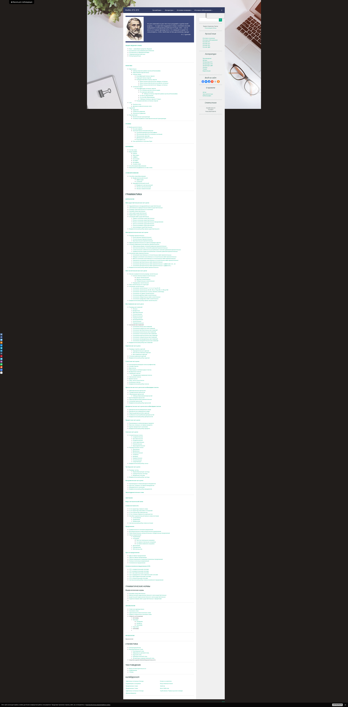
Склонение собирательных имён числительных (146, 297)
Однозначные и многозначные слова (140, 612)
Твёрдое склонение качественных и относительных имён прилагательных (154, 257)
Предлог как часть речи (133, 420)
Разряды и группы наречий (137, 349)
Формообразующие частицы (141, 472)
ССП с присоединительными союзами (140, 576)
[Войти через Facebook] (209, 81)
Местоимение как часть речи (135, 304)
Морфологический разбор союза (138, 463)
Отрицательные (137, 318)
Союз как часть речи (132, 432)
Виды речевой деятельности (137, 668)
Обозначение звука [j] (142, 136)
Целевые (135, 456)
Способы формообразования (137, 166)
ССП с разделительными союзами (139, 571)
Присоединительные (139, 446)
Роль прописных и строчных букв (142, 141)
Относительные (137, 314)
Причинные (136, 449)
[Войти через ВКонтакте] (206, 81)
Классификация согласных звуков (146, 88)
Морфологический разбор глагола (139, 384)
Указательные (137, 321)
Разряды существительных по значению (141, 209)
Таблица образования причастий (142, 396)
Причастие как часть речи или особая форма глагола (142, 387)
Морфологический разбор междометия (140, 489)
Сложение (139, 181)
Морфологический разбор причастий (140, 403)
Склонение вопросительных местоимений (145, 335)
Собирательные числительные (145, 281)
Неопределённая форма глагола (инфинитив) (142, 364)
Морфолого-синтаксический (144, 185)
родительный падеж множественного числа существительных (147, 597)
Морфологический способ (140, 178)
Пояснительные (137, 444)
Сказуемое (136, 538)
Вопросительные (138, 316)
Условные (135, 454)
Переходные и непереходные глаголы (140, 370)
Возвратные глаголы (135, 371)
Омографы (139, 625)
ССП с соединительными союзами (139, 569)
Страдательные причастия (137, 392)
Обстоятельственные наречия (142, 352)
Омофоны (139, 623)
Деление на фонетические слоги (142, 106)
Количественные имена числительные (144, 276)
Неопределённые (138, 319)
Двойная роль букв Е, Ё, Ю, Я (144, 138)
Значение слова (134, 611)
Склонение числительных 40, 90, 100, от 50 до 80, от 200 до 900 (150, 290)
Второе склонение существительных (143, 220)
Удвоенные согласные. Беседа (134, 681)
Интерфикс (136, 162)
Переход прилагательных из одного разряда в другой (145, 242)
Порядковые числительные (141, 283)
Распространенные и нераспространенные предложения (146, 559)
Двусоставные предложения (137, 555)
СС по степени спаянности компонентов (141, 514)
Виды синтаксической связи (134, 501)
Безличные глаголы (134, 382)
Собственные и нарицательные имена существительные (146, 207)
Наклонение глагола (135, 377)
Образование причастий (136, 394)
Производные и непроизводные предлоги (141, 423)
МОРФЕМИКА (129, 146)
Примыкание (136, 521)
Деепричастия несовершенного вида (140, 409)
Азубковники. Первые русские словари (171, 691)
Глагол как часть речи (132, 361)
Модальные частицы (139, 475)
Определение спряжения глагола (142, 375)
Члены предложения (135, 535)
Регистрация (208, 28)
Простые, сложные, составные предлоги (140, 425)
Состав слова (133, 150)
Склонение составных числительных (143, 293)
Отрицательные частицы (140, 473)
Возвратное (136, 310)
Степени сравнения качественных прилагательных (144, 244)
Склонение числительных (136, 286)
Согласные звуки (138, 86)
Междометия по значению (137, 487)
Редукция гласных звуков (143, 78)
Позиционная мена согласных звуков (147, 101)
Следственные (137, 461)
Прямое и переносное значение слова (140, 614)
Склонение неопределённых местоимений (145, 339)
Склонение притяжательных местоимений (145, 330)
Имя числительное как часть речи (136, 271)
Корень (135, 153)
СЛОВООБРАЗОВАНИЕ (132, 173)
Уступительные (137, 460)
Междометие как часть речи (134, 480)
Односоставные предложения (138, 557)
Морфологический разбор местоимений (140, 342)
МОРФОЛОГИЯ (130, 199)
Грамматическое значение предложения (141, 529)
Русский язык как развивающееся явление (141, 50)
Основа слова (137, 164)
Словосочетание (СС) (132, 506)
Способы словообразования (137, 176)
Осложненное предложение (137, 563)
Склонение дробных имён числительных (144, 295)
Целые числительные (142, 277)
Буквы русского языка (135, 127)
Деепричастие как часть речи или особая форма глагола (143, 406)
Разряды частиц (134, 470)
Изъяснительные (138, 453)
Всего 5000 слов (164, 688)
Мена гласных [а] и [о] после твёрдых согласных (154, 81)
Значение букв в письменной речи (143, 130)
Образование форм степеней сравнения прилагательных (149, 246)
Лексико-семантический (143, 188)
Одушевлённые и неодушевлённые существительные (145, 206)
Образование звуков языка (141, 72)
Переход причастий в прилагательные (140, 399)
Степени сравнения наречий (137, 356)
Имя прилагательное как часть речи (137, 232)
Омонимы (135, 620)
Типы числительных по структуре (139, 284)
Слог (130, 102)
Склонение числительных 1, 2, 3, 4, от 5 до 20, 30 (146, 288)
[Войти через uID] (203, 81)
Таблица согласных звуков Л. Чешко (150, 99)
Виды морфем (133, 152)
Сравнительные (137, 458)
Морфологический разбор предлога (139, 428)
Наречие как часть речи (133, 346)
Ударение (132, 108)
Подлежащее (136, 536)
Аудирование (133, 670)
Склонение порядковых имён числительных (145, 298)
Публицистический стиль (140, 656)
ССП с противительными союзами (139, 573)
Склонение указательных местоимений (144, 332)
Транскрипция (133, 115)
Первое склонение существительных (143, 218)
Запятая (162, 686)
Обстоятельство (137, 549)
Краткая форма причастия (136, 397)
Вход (214, 28)
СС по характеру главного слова (138, 509)
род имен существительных (137, 593)
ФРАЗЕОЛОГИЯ (130, 635)
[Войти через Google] (215, 81)
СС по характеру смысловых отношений (140, 510)
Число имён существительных (138, 213)
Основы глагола (133, 366)
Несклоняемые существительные (142, 227)
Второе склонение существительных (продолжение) (148, 222)
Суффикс (135, 157)
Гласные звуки (137, 74)
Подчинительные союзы (136, 447)
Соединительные (138, 437)
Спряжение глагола (134, 373)
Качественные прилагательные (142, 237)
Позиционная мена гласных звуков (146, 79)
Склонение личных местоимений (142, 326)
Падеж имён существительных (138, 215)
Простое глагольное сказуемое (145, 540)
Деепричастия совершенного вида (139, 411)
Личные (135, 309)
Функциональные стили (136, 649)
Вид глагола (132, 368)
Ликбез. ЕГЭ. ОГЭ (132, 10)
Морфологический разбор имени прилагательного (144, 267)
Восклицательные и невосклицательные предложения (145, 531)
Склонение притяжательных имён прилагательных (148, 262)
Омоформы (139, 621)
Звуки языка (132, 69)
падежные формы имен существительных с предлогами (145, 598)
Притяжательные (138, 312)
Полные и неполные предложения (139, 561)
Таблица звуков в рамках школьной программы (147, 71)
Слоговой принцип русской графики (146, 132)
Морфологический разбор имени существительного (144, 229)
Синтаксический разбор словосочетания (141, 523)
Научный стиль (137, 654)
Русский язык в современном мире (139, 52)
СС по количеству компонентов (138, 512)
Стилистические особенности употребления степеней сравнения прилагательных (157, 249)
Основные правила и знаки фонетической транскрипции (149, 118)
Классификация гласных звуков (145, 76)
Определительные (138, 323)
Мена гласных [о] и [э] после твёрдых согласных (154, 85)
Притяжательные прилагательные (143, 241)
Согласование (137, 517)
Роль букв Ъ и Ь (140, 139)
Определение (137, 547)
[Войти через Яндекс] (212, 81)
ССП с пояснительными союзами (138, 578)
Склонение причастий (135, 401)
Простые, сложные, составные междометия (141, 485)
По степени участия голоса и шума (150, 90)
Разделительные (138, 440)
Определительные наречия (141, 351)
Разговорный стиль (138, 651)
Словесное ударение (139, 111)
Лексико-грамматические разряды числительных (143, 274)
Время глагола (133, 378)
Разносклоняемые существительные (143, 225)
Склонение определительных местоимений (145, 340)
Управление (136, 519)
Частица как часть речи (133, 467)
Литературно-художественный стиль (143, 658)
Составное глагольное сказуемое (146, 542)
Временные (136, 451)
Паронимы (136, 627)
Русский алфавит (138, 129)
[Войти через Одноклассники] (218, 81)
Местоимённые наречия (140, 354)
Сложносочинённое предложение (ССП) (138, 566)
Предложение (130, 526)
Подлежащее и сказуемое (133, 683)
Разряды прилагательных (136, 235)
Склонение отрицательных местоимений (145, 337)
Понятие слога (137, 104)
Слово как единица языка (136, 609)
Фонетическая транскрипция (141, 117)
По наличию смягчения (146, 92)
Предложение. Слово (132, 686)
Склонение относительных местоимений (145, 333)
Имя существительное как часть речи (137, 203)
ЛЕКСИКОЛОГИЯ (130, 605)
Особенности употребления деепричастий (141, 415)
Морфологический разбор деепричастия (141, 416)
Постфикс (135, 160)
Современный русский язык (137, 54)
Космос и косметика (166, 681)
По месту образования (146, 95)
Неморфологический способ (141, 183)
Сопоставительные (138, 442)
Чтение (131, 672)
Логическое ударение (139, 113)
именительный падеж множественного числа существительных (147, 595)
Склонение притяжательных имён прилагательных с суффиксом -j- (152, 265)
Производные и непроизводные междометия (142, 483)
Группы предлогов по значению (138, 427)
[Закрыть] (206, 17)
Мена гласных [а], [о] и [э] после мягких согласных (154, 83)
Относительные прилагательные (142, 239)
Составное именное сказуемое (145, 544)
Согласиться (337, 704)
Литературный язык (135, 56)
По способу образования (147, 97)
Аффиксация (139, 180)
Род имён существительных (137, 211)
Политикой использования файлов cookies (98, 705)
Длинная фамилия (131, 693)
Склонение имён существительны (139, 216)
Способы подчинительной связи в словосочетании (144, 516)
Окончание (136, 159)
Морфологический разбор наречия (139, 358)
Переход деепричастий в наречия (139, 413)
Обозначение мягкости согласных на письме (149, 134)
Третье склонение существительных (143, 223)
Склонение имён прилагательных (139, 253)
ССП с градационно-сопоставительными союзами (143, 574)
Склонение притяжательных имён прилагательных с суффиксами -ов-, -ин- (154, 264)
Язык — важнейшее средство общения (140, 49)
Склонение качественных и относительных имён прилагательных (152, 255)
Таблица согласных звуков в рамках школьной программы (161, 94)
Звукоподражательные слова (135, 492)
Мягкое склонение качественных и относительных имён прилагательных (154, 258)
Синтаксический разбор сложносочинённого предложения (146, 580)
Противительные (138, 438)
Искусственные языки (166, 683)
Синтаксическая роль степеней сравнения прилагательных (150, 248)
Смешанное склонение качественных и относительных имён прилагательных (155, 260)
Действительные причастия (137, 390)
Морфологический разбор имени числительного (143, 300)
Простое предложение (132, 552)
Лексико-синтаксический (143, 187)
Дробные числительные (143, 279)
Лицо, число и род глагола (136, 380)
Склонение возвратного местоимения (144, 328)
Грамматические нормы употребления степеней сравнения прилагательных (155, 251)
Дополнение (136, 545)
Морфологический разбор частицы (139, 477)
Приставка (136, 155)
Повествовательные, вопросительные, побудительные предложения (149, 533)
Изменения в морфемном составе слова (140, 167)
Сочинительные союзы (136, 435)
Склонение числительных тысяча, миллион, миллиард (148, 291)
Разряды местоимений (135, 307)
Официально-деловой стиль (141, 653)
